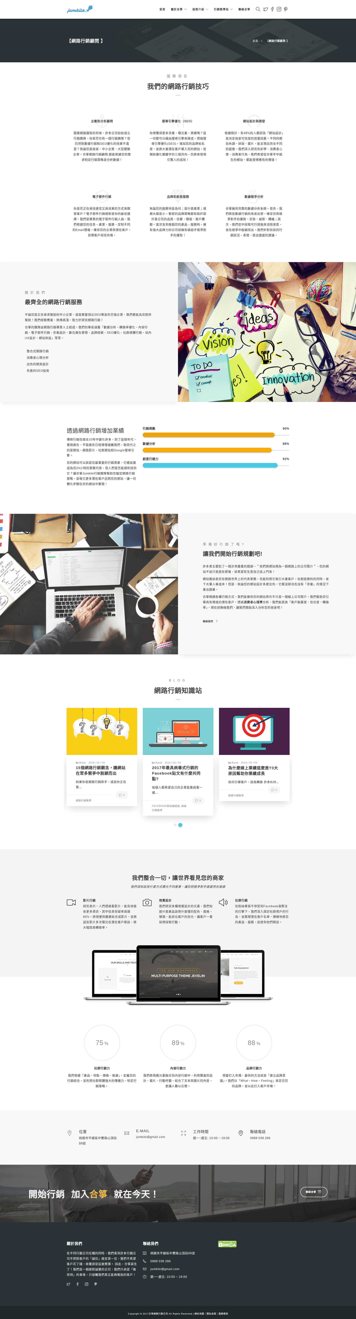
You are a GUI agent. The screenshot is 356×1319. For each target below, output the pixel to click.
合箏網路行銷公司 (158, 1314)
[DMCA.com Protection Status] (227, 1244)
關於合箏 (177, 9)
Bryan (83, 762)
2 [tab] (180, 825)
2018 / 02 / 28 (249, 762)
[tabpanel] (102, 754)
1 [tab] (176, 825)
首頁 (162, 9)
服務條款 (223, 1314)
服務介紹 (198, 9)
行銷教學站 (221, 9)
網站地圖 (199, 1314)
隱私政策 (211, 1314)
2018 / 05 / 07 (97, 762)
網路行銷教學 (83, 795)
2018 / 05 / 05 (173, 762)
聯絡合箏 (244, 9)
